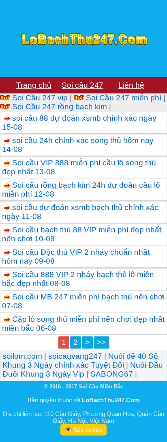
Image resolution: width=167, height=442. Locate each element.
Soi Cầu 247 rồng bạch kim (59, 106)
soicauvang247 (75, 356)
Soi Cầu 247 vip (40, 97)
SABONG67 (111, 374)
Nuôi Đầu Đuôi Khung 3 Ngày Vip (82, 369)
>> (101, 342)
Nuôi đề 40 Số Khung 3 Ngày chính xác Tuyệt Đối (80, 360)
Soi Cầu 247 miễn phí (123, 97)
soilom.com (22, 356)
